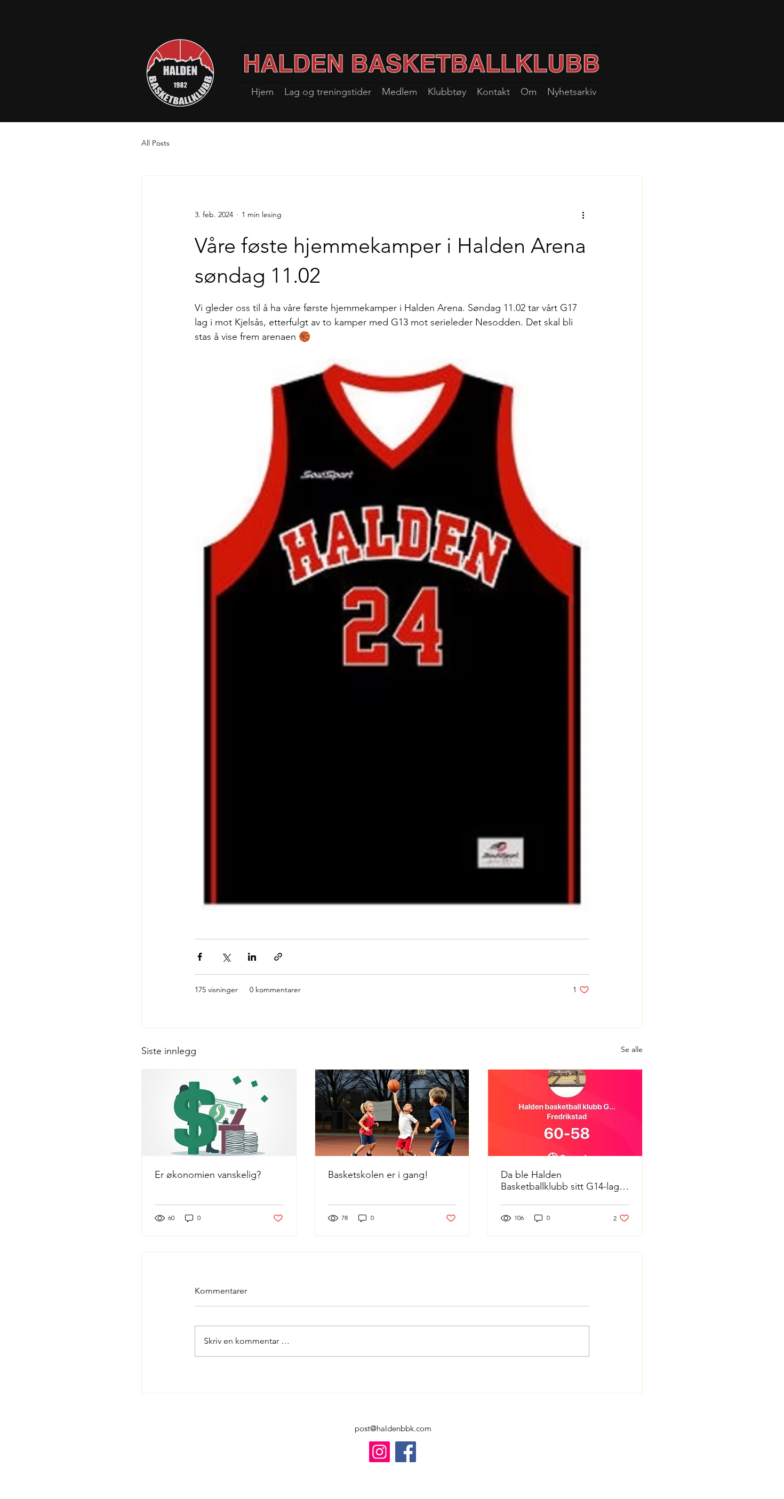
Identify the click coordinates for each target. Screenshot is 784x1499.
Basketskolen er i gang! (378, 1175)
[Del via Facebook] (200, 957)
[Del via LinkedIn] (252, 957)
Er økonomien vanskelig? (208, 1175)
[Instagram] (379, 1451)
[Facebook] (405, 1451)
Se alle (632, 1049)
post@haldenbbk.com (393, 1428)
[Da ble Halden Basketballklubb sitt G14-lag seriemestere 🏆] (565, 1113)
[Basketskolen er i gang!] (392, 1113)
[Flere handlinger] (583, 214)
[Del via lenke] (278, 957)
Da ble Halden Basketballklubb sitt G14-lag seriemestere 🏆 (560, 1180)
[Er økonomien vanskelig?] (219, 1113)
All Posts (155, 143)
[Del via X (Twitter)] (226, 957)
